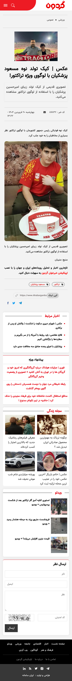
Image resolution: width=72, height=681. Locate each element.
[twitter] (13, 303)
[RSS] (30, 669)
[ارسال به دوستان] (44, 112)
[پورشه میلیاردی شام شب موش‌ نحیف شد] (20, 461)
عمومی (50, 20)
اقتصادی (37, 644)
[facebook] (8, 303)
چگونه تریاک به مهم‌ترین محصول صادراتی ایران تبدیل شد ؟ (53, 442)
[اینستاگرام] (41, 669)
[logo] (54, 5)
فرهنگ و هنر (47, 650)
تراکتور (57, 284)
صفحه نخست (58, 644)
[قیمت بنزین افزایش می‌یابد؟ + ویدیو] (59, 545)
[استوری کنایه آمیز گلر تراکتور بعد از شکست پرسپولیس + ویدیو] (59, 506)
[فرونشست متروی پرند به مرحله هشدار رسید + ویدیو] (59, 526)
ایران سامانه (28, 675)
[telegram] (20, 303)
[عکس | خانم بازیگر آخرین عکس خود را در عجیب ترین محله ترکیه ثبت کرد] (52, 461)
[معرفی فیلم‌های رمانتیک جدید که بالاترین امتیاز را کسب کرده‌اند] (20, 425)
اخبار (46, 644)
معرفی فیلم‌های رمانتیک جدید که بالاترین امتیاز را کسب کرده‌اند (21, 442)
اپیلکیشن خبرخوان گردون (55, 273)
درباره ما (39, 659)
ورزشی (61, 20)
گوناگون (34, 650)
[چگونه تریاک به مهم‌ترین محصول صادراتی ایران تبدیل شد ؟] (52, 425)
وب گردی (23, 650)
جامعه (27, 644)
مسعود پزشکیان (38, 284)
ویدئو (9, 644)
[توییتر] (36, 669)
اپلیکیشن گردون (24, 659)
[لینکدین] (24, 669)
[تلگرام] (47, 669)
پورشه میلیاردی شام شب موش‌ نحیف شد (21, 476)
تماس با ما (51, 659)
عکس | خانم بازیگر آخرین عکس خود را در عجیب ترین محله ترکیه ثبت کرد (53, 479)
